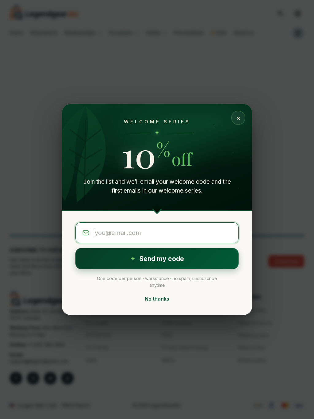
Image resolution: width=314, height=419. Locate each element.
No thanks (157, 299)
